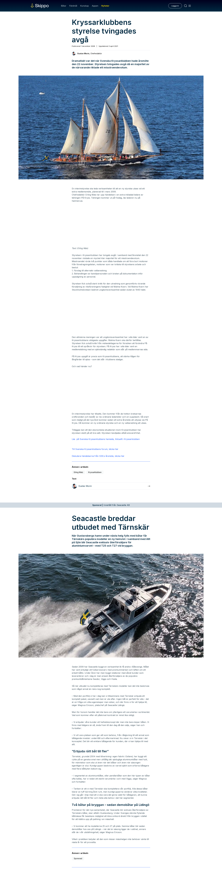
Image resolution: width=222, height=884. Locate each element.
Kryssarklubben (94, 472)
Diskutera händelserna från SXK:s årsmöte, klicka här (98, 456)
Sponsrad (78, 858)
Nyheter (105, 5)
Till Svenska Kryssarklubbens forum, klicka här (95, 449)
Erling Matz (78, 472)
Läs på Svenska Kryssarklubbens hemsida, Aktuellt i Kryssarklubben (106, 439)
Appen (95, 5)
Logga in (175, 6)
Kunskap (84, 5)
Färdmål (73, 5)
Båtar (63, 5)
